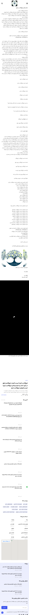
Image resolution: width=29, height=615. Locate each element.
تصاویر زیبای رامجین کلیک (19, 246)
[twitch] (19, 614)
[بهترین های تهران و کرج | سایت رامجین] (14, 3)
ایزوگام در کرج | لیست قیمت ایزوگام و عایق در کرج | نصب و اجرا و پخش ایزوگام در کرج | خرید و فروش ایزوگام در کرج (15, 385)
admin (23, 394)
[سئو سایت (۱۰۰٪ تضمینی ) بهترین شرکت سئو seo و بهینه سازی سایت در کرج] (25, 476)
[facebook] (27, 614)
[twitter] (25, 614)
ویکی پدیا (23, 233)
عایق (12, 51)
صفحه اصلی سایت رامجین (17, 356)
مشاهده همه (3, 399)
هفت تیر (12, 524)
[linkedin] (21, 614)
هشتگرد (26, 528)
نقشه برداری (11, 532)
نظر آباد (12, 537)
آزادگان (26, 380)
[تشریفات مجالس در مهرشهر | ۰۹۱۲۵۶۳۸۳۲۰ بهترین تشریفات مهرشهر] (25, 453)
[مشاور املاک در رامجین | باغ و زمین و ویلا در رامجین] (25, 465)
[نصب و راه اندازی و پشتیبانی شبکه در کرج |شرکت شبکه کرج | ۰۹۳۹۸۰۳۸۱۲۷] (25, 441)
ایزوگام (26, 41)
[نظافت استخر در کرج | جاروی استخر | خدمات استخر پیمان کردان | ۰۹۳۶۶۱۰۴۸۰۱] (25, 488)
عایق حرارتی (25, 131)
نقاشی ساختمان (24, 537)
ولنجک (12, 520)
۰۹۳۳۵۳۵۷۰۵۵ (18, 37)
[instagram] (23, 614)
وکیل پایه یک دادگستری (23, 524)
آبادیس (23, 234)
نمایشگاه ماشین (24, 532)
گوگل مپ (26, 275)
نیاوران (12, 528)
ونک (27, 520)
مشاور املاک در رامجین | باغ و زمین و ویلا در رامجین (13, 464)
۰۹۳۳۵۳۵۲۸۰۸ (25, 37)
